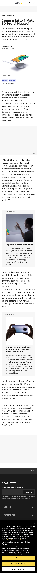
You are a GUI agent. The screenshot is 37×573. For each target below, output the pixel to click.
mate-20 (12, 80)
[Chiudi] (34, 523)
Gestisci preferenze (18, 569)
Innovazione (11, 15)
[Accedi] (34, 3)
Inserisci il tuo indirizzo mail (13, 487)
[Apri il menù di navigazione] (3, 3)
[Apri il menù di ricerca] (30, 3)
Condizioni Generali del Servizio (20, 498)
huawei (4, 80)
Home (3, 15)
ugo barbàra (7, 46)
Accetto (18, 558)
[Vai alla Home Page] (18, 3)
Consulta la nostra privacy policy (17, 540)
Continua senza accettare (18, 563)
